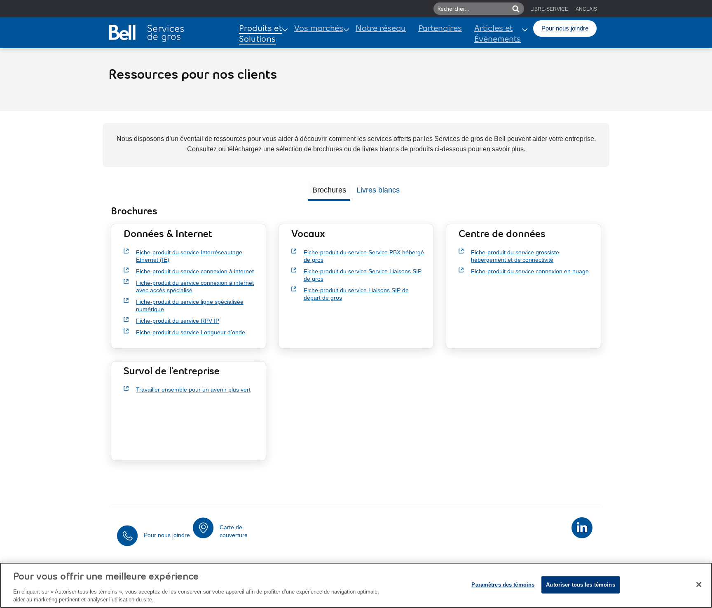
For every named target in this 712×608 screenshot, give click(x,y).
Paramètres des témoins (502, 585)
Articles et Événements (497, 34)
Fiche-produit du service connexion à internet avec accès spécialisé (195, 286)
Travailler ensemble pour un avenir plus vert (193, 389)
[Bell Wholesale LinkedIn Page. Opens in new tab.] (582, 527)
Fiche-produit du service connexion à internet (195, 271)
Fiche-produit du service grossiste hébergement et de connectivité (515, 256)
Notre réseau (381, 29)
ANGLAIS (586, 9)
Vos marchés (318, 29)
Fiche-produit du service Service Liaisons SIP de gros (363, 275)
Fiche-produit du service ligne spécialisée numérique (190, 305)
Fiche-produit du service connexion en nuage (530, 271)
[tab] (329, 191)
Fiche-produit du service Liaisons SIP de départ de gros (356, 294)
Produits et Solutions (260, 34)
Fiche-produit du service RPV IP (177, 320)
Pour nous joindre (564, 28)
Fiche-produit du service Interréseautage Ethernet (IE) (189, 256)
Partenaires (440, 29)
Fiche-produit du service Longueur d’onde (190, 332)
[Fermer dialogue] (699, 584)
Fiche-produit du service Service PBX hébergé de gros (364, 256)
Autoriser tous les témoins (580, 585)
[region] (356, 585)
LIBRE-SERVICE (549, 9)
